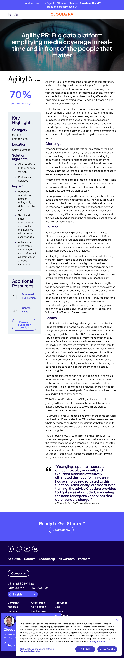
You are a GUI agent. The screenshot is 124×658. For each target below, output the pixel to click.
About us (14, 559)
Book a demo (61, 529)
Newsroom (67, 559)
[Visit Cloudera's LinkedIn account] (27, 549)
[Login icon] (9, 15)
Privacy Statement (98, 641)
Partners (84, 559)
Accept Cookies (107, 649)
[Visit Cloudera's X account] (19, 549)
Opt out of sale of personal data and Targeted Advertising (37, 650)
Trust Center (62, 615)
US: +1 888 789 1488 (21, 583)
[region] (69, 636)
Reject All (85, 649)
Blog (57, 606)
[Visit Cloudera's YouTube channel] (35, 549)
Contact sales (39, 611)
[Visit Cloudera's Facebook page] (11, 549)
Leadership (47, 559)
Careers (29, 559)
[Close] (116, 619)
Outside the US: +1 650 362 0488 (30, 588)
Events (59, 611)
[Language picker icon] (16, 15)
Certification (38, 606)
